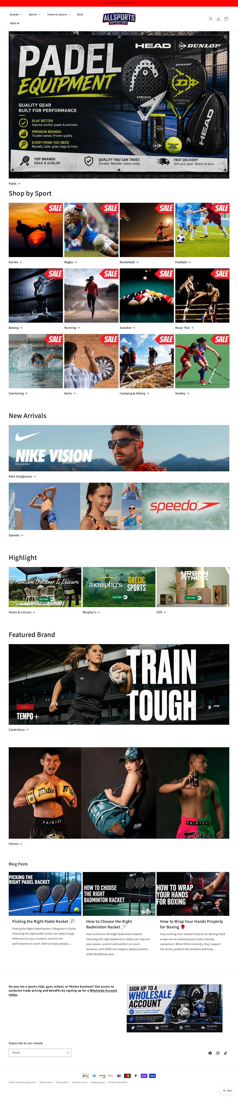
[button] (211, 19)
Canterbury (17, 730)
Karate (13, 262)
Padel (13, 183)
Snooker (126, 328)
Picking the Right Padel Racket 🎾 (43, 921)
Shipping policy (98, 1082)
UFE (159, 612)
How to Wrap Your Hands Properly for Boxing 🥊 (191, 924)
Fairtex (13, 844)
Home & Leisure (20, 612)
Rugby (68, 262)
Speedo (14, 535)
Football (181, 262)
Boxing (14, 328)
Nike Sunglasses (20, 476)
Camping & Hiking (132, 393)
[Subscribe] (67, 1053)
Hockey (180, 393)
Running (70, 328)
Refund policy (46, 1082)
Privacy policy (62, 1082)
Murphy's (89, 612)
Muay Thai (182, 328)
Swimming (16, 393)
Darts (68, 393)
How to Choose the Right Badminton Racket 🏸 (109, 924)
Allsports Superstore (26, 1082)
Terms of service (79, 1082)
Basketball (127, 262)
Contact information (117, 1082)
